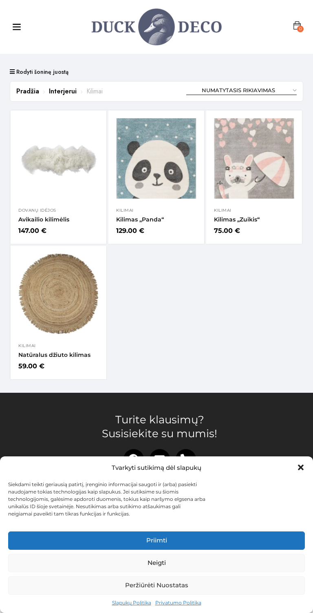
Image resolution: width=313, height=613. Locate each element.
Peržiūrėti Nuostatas (156, 585)
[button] (301, 467)
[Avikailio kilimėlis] (58, 158)
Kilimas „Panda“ (140, 219)
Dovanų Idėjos (37, 210)
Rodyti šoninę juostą (41, 72)
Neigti (157, 563)
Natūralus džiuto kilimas (54, 355)
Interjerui (63, 91)
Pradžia (27, 91)
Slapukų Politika (131, 603)
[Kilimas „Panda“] (156, 158)
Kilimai (125, 210)
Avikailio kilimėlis (43, 219)
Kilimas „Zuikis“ (237, 219)
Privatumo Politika (178, 603)
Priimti (156, 540)
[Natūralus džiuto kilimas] (58, 294)
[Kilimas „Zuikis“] (254, 158)
